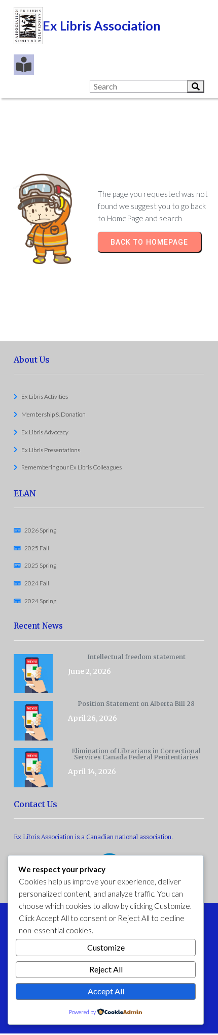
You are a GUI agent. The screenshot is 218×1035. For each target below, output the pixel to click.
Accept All (106, 991)
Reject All (106, 969)
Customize (106, 947)
